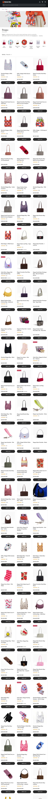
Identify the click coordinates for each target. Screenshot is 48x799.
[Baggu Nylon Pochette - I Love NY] (40, 235)
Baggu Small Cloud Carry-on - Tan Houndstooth (40, 102)
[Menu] (45, 2)
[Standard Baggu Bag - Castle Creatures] (8, 178)
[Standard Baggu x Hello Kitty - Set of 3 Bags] (24, 717)
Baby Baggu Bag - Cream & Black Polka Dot (23, 556)
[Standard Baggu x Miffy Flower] (8, 121)
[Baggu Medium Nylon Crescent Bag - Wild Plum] (40, 604)
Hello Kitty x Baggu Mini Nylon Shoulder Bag (6, 273)
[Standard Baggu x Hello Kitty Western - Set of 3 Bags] (40, 689)
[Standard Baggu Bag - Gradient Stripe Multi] (24, 462)
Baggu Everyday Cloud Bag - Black (39, 584)
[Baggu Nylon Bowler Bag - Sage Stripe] (40, 632)
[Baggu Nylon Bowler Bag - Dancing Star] (40, 660)
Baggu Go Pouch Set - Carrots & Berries (24, 329)
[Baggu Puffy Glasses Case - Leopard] (8, 660)
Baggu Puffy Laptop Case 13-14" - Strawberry (40, 471)
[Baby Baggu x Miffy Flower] (8, 235)
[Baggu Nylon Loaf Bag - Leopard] (8, 320)
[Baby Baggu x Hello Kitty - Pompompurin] (40, 547)
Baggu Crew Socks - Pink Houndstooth (23, 358)
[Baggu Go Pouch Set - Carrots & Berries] (24, 320)
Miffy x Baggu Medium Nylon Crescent (23, 443)
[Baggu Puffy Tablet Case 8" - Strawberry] (24, 575)
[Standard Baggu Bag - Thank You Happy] (8, 632)
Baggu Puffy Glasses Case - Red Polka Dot (23, 159)
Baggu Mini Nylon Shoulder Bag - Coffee (7, 528)
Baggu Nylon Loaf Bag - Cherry (38, 386)
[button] (42, 2)
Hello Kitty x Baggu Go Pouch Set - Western (40, 358)
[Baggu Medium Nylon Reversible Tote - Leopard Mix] (24, 660)
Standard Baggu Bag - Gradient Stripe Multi (22, 471)
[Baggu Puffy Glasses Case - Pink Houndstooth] (8, 774)
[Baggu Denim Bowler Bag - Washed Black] (24, 121)
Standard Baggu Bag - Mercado (22, 755)
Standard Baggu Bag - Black (7, 357)
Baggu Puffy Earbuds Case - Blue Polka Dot (39, 755)
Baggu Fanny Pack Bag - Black (6, 726)
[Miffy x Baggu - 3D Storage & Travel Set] (40, 121)
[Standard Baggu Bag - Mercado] (24, 746)
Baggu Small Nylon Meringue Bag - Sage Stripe (40, 301)
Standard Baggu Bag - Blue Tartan (23, 216)
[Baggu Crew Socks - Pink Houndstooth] (24, 348)
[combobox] (24, 5)
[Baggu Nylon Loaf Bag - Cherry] (40, 377)
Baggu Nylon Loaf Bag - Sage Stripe (24, 244)
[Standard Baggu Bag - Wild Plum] (40, 178)
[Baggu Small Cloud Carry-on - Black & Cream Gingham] (8, 207)
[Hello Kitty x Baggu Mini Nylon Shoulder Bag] (8, 263)
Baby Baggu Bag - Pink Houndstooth (6, 414)
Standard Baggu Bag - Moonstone (38, 726)
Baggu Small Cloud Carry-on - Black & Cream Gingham (8, 216)
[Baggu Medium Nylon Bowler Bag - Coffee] (24, 490)
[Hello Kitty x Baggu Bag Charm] (24, 632)
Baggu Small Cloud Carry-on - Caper (7, 755)
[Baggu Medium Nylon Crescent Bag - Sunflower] (8, 292)
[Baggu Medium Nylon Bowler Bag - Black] (24, 377)
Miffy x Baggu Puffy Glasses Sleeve (23, 74)
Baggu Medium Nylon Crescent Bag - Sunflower (7, 301)
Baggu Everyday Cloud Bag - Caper (7, 471)
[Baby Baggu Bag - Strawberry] (8, 689)
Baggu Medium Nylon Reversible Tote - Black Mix (39, 329)
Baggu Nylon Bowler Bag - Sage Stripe (39, 641)
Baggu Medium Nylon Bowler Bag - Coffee (24, 499)
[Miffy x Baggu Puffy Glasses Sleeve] (24, 65)
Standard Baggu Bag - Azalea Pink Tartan (8, 499)
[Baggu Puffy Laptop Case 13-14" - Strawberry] (40, 462)
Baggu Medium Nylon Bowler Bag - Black (24, 386)
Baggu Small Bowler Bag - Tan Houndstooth (7, 159)
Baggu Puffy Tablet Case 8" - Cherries (8, 613)
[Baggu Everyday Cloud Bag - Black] (40, 575)
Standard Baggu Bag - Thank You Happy (8, 641)
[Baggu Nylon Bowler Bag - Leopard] (40, 774)
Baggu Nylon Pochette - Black (40, 442)
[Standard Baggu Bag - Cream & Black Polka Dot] (24, 604)
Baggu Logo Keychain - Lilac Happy (39, 528)
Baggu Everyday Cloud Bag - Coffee (23, 272)
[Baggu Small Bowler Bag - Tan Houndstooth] (8, 150)
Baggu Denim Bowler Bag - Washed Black (23, 131)
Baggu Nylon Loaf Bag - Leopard (6, 329)
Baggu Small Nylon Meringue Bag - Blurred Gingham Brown (40, 274)
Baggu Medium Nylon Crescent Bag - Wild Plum (39, 613)
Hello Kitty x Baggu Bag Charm (22, 641)
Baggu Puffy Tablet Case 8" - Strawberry (24, 585)
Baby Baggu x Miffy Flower (7, 243)
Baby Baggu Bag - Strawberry (5, 698)
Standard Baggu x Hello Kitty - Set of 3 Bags (24, 726)
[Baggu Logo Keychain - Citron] (40, 405)
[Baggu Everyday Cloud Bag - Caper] (8, 462)
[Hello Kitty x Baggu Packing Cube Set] (24, 689)
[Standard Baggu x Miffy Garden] (8, 65)
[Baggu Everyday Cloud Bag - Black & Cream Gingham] (24, 93)
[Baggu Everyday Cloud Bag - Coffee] (24, 263)
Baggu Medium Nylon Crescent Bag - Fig (22, 187)
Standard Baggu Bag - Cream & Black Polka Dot (24, 613)
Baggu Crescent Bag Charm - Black (40, 499)
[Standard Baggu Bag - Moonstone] (40, 717)
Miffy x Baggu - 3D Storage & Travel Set (40, 131)
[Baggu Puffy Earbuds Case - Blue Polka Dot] (40, 746)
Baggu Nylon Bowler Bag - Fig (23, 301)
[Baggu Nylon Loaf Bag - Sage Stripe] (24, 235)
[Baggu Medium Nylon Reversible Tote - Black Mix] (40, 320)
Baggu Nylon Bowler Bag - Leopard (39, 783)
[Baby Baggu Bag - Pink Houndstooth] (8, 405)
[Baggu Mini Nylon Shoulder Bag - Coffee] (8, 519)
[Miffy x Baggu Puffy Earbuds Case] (8, 547)
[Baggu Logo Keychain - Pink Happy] (8, 433)
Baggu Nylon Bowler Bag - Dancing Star (39, 670)
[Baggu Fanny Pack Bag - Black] (8, 717)
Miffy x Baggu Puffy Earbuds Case (7, 556)
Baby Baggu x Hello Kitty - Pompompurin (39, 556)
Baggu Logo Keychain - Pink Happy (7, 443)
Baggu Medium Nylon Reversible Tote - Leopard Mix (23, 671)
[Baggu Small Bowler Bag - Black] (24, 405)
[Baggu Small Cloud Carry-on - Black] (8, 377)
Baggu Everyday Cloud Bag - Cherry (39, 74)
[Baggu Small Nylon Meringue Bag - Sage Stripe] (40, 292)
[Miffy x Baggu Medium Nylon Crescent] (24, 433)
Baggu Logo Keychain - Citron (40, 414)
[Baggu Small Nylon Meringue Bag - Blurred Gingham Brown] (40, 263)
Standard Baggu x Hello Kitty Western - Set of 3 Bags (40, 698)
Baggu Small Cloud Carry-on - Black (8, 386)
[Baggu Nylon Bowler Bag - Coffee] (40, 207)
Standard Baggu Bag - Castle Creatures (8, 187)
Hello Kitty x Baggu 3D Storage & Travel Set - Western (22, 529)
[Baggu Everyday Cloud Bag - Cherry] (40, 65)
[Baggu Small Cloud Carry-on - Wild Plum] (8, 93)
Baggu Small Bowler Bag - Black (23, 414)
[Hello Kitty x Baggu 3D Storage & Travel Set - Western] (24, 519)
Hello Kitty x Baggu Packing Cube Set (23, 698)
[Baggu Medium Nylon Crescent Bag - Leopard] (24, 774)
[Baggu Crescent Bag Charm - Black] (40, 490)
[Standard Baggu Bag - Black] (8, 348)
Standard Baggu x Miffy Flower (6, 131)
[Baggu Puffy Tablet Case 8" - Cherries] (8, 604)
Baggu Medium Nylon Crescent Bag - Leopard (22, 783)
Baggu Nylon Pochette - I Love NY (39, 244)
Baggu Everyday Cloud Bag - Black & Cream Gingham (23, 102)
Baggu (6, 9)
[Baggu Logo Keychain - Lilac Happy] (40, 519)
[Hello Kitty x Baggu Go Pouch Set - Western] (40, 348)
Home (3, 9)
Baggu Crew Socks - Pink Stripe (7, 584)
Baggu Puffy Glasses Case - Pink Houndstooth (7, 783)
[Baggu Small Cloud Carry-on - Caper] (8, 746)
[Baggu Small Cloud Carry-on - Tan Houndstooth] (40, 93)
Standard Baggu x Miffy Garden (6, 74)
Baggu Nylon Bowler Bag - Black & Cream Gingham (39, 159)
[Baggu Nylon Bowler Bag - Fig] (24, 292)
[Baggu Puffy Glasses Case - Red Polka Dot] (24, 150)
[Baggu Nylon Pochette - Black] (40, 433)
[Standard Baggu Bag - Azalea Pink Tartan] (8, 490)
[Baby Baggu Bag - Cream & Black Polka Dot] (24, 547)
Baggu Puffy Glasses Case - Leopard (7, 670)
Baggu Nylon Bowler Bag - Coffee (39, 216)
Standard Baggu (35, 35)
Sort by (3, 54)
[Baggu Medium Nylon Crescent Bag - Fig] (24, 178)
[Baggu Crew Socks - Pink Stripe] (8, 575)
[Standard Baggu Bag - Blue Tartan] (24, 207)
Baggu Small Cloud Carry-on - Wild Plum (8, 102)
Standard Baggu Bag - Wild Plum (39, 187)
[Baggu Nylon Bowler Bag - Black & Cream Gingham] (40, 150)
